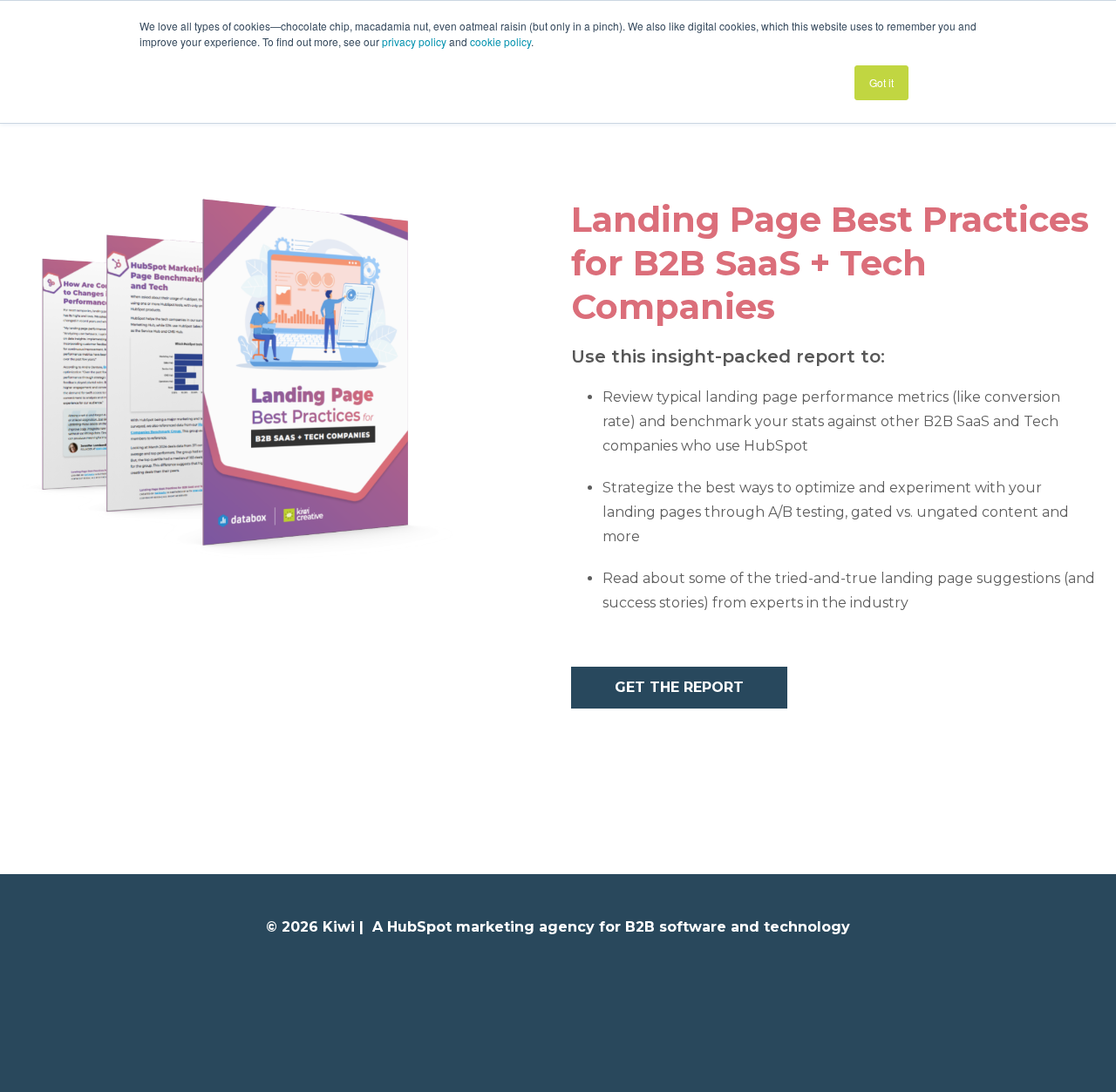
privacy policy (414, 41)
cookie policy (500, 41)
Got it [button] (881, 82)
